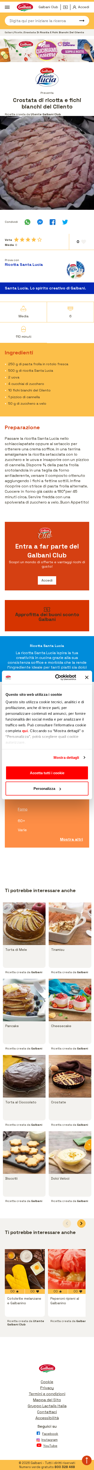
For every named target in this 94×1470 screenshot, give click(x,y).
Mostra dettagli (66, 757)
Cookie (47, 1381)
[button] (81, 1223)
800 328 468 (64, 1467)
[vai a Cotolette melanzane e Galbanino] (25, 1269)
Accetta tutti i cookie (47, 773)
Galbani (9, 32)
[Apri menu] (7, 7)
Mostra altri (71, 839)
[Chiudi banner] (86, 677)
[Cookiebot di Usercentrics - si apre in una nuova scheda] (57, 677)
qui (25, 731)
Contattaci (47, 1411)
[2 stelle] (22, 240)
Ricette (18, 32)
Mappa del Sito (47, 1399)
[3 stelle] (28, 240)
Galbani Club (48, 7)
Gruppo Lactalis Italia (47, 1405)
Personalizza (44, 788)
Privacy (47, 1387)
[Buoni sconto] (66, 7)
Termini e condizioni (47, 1393)
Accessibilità (47, 1417)
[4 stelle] (34, 240)
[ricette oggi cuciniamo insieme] (47, 50)
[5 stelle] (39, 240)
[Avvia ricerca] (79, 21)
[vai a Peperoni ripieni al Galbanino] (68, 1269)
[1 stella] (16, 240)
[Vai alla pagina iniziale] (47, 1369)
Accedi (47, 580)
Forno (22, 809)
